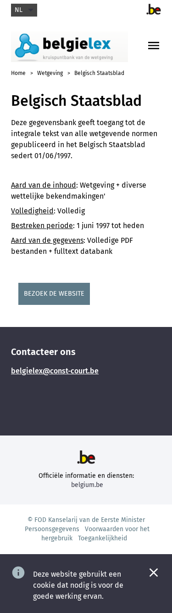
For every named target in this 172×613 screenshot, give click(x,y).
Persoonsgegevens (52, 529)
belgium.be (87, 485)
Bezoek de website (54, 294)
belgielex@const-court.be (55, 371)
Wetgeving (50, 73)
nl (18, 10)
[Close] (153, 572)
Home (18, 73)
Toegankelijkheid (102, 538)
